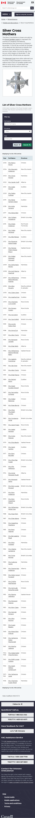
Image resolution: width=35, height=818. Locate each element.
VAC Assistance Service (10, 741)
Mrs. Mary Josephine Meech (11, 501)
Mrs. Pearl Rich (13, 514)
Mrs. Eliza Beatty (13, 442)
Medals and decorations (10, 23)
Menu (5, 14)
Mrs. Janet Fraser (13, 425)
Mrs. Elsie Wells (13, 346)
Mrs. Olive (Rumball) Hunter (11, 412)
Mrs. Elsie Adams (13, 518)
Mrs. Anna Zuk (13, 330)
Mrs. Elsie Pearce (13, 375)
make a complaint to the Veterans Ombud (21, 782)
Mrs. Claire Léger (13, 292)
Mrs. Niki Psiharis (13, 237)
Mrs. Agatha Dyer (14, 297)
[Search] (32, 8)
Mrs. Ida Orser (12, 365)
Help (4, 794)
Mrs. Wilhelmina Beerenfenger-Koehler (13, 279)
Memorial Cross (10, 58)
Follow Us (20, 704)
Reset (16, 145)
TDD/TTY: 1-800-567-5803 (17, 762)
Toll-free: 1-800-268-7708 (17, 757)
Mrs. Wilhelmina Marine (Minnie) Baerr (13, 352)
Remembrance (12, 19)
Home (3, 19)
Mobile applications (11, 800)
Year (5, 136)
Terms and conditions (12, 803)
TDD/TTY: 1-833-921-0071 (17, 719)
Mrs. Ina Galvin (13, 315)
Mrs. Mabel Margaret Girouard (11, 258)
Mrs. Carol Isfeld (13, 319)
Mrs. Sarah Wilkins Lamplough (12, 668)
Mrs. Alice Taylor (13, 335)
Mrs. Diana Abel (13, 213)
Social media (9, 797)
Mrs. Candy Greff (13, 182)
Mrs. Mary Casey (13, 607)
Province (7, 128)
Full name (7, 121)
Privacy (7, 806)
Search (25, 145)
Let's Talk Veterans (17, 731)
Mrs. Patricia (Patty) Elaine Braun (12, 250)
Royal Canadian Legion (12, 39)
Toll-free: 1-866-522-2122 (17, 715)
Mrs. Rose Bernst (13, 405)
